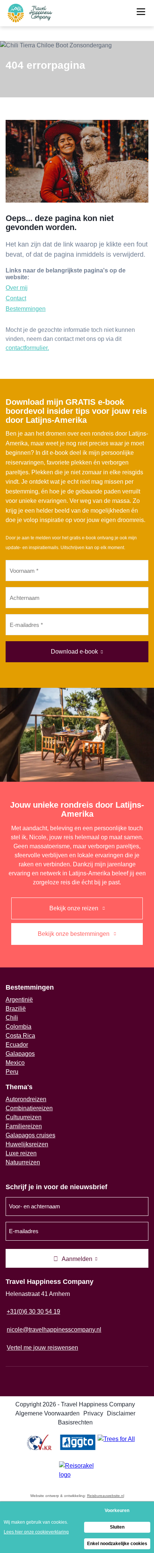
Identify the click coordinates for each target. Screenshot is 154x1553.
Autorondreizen (26, 1099)
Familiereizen (24, 1126)
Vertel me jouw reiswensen (42, 1347)
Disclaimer (121, 1413)
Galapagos (20, 1053)
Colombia (18, 1026)
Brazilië (16, 1008)
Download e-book (74, 651)
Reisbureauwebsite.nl (105, 1496)
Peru (12, 1072)
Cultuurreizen (23, 1117)
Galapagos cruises (30, 1135)
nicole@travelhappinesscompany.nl (54, 1329)
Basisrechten (75, 1422)
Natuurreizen (23, 1162)
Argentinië (19, 999)
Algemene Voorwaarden (47, 1413)
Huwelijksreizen (27, 1144)
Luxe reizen (21, 1153)
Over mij (17, 288)
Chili (12, 1017)
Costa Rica (20, 1035)
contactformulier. (27, 348)
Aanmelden (77, 1259)
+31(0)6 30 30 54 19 (33, 1311)
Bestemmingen (26, 309)
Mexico (15, 1063)
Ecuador (17, 1044)
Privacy (93, 1413)
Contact (16, 298)
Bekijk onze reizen (74, 908)
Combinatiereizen (29, 1108)
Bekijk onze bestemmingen (74, 934)
